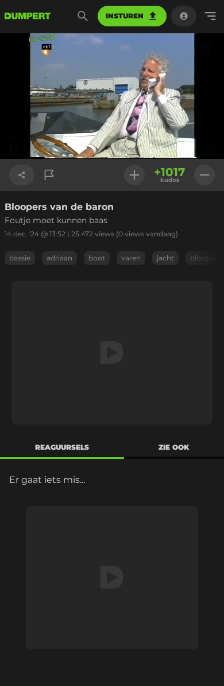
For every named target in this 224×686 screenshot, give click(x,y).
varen (131, 258)
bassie (19, 258)
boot (96, 258)
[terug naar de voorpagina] (28, 16)
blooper (203, 258)
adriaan (59, 258)
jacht (165, 258)
